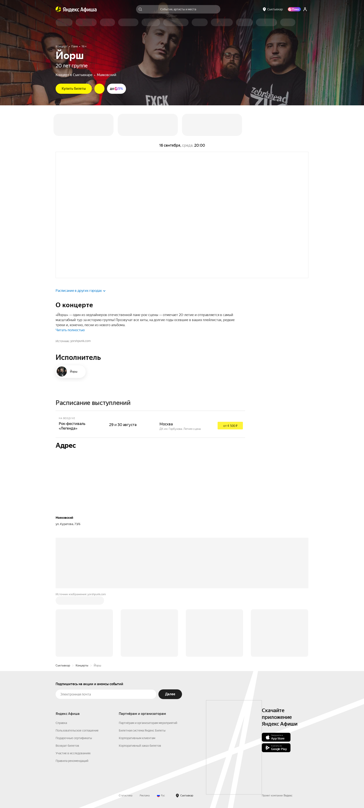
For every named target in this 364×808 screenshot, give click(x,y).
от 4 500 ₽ (230, 426)
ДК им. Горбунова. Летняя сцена (180, 428)
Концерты (82, 665)
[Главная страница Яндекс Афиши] (58, 9)
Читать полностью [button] (70, 330)
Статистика (125, 795)
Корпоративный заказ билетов (140, 745)
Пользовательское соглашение (77, 730)
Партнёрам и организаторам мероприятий (148, 723)
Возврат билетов (67, 745)
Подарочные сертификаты (74, 738)
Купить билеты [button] (74, 89)
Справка (61, 723)
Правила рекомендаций (72, 760)
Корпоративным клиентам (137, 738)
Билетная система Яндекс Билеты (142, 730)
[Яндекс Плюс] (294, 9)
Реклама (145, 795)
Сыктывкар (63, 665)
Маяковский (106, 75)
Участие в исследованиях (73, 753)
